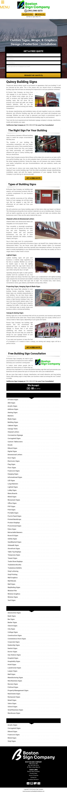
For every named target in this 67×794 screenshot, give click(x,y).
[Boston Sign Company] (33, 754)
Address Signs (13, 409)
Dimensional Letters (15, 454)
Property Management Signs (18, 690)
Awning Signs (12, 412)
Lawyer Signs (12, 671)
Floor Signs (12, 467)
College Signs (13, 632)
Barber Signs (12, 622)
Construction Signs (15, 635)
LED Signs (11, 480)
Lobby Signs (12, 490)
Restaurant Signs (14, 697)
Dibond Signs (12, 448)
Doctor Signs (12, 652)
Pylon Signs (12, 529)
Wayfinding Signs (14, 587)
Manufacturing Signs (15, 677)
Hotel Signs (12, 664)
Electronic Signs (14, 461)
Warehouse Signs (14, 713)
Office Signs (12, 503)
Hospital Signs (13, 658)
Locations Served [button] (33, 779)
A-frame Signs (13, 399)
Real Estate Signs (14, 694)
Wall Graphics (13, 578)
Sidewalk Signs (13, 545)
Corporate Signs (14, 642)
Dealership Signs (14, 645)
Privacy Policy (33, 773)
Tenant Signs (12, 558)
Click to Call (28, 14)
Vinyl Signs (12, 741)
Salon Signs (12, 703)
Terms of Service (33, 775)
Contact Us (40, 14)
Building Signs (13, 422)
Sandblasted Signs (14, 542)
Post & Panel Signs (14, 516)
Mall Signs (11, 674)
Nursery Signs (13, 684)
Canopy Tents (13, 429)
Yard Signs (11, 600)
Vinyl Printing (12, 574)
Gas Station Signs (14, 655)
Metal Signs (12, 497)
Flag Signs (11, 464)
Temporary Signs (14, 555)
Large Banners (13, 484)
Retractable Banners (15, 532)
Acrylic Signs (12, 406)
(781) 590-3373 (34, 10)
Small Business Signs (15, 710)
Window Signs (13, 597)
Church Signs (12, 626)
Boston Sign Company (33, 771)
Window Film (12, 591)
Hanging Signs (13, 474)
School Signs (12, 707)
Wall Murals (12, 581)
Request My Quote (32, 75)
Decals (10, 445)
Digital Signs (12, 451)
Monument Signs (14, 500)
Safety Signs (12, 539)
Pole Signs (11, 510)
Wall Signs (11, 584)
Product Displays (14, 523)
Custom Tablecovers (15, 442)
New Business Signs (15, 681)
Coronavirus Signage (15, 435)
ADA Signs (11, 403)
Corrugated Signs (14, 438)
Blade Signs (12, 419)
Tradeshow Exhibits (15, 568)
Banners (11, 416)
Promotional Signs (14, 526)
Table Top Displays (14, 552)
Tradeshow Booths (14, 565)
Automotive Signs (14, 613)
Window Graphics (14, 594)
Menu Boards (12, 493)
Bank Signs (12, 616)
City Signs (11, 629)
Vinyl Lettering (13, 571)
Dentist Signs (12, 648)
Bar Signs (11, 619)
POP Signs (11, 506)
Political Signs (13, 687)
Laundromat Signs (14, 668)
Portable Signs (13, 513)
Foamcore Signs (14, 471)
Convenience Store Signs (17, 639)
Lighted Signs (13, 487)
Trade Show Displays (15, 561)
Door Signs (12, 458)
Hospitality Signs (14, 661)
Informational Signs (15, 477)
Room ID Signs (13, 535)
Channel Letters (13, 432)
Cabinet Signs (13, 425)
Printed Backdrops (14, 519)
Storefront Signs (14, 548)
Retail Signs (12, 700)
